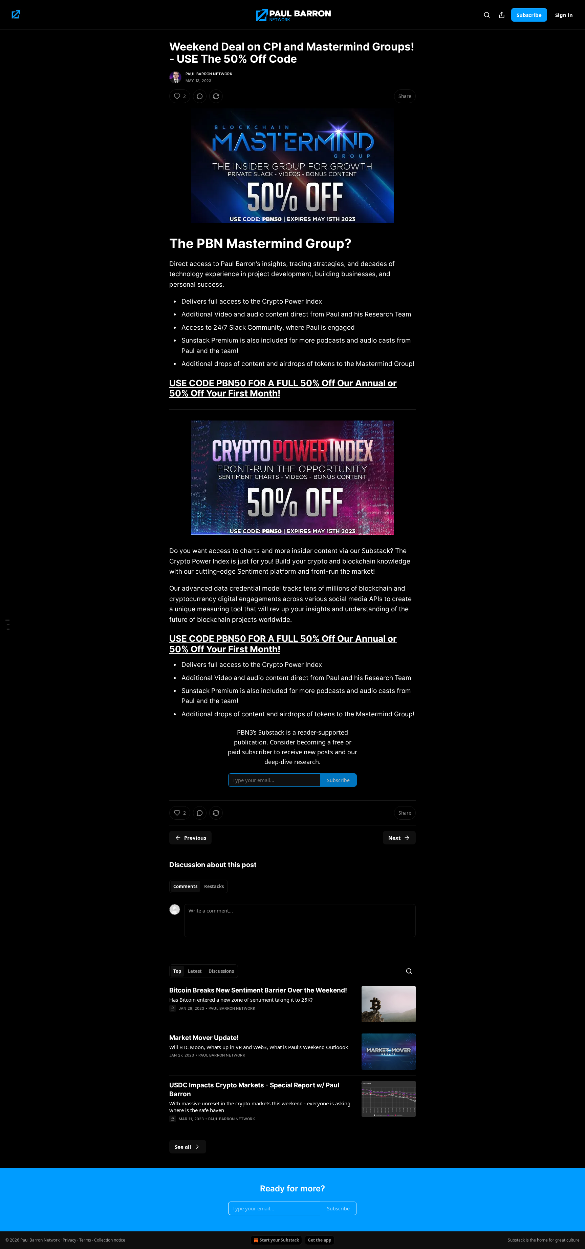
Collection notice (109, 1240)
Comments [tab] (185, 886)
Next (394, 837)
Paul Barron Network (209, 73)
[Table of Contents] (7, 624)
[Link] (159, 243)
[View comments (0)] (200, 96)
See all (183, 1146)
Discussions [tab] (221, 971)
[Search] (487, 15)
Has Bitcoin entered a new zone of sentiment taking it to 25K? (241, 999)
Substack (516, 1240)
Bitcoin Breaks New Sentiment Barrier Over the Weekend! (258, 990)
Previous (195, 837)
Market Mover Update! (204, 1038)
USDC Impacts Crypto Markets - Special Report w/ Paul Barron (254, 1089)
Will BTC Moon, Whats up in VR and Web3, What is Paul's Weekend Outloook (258, 1047)
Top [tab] (177, 971)
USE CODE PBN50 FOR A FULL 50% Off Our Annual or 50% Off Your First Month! (283, 388)
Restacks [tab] (214, 886)
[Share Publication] (501, 15)
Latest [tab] (195, 971)
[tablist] (198, 886)
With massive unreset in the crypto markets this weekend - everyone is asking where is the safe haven (259, 1106)
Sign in (564, 15)
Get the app (319, 1240)
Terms (85, 1240)
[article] (292, 1004)
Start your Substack (279, 1240)
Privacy (69, 1240)
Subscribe (529, 15)
